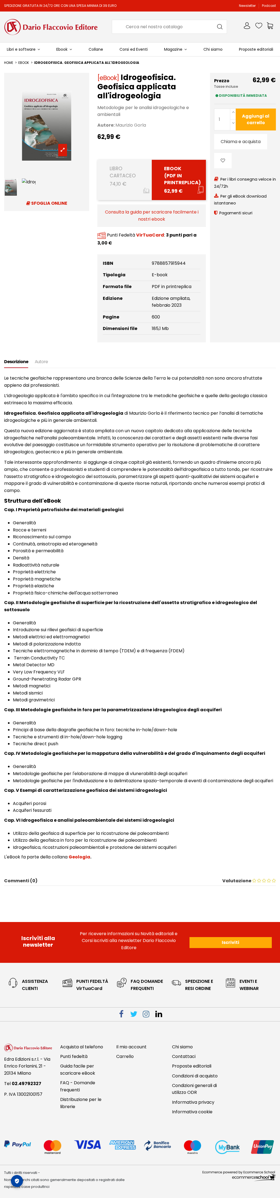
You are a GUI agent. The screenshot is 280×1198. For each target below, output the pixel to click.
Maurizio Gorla (130, 125)
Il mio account (131, 1047)
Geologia (79, 857)
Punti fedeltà (74, 1056)
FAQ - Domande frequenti (77, 1086)
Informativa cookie (192, 1112)
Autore (41, 361)
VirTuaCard (150, 235)
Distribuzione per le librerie (80, 1103)
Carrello (125, 1056)
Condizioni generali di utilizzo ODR (194, 1089)
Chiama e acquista (241, 141)
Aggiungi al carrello (255, 119)
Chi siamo (182, 1047)
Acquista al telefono (81, 1047)
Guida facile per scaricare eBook (77, 1069)
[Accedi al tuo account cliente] (247, 26)
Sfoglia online (48, 203)
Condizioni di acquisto (195, 1076)
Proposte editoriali (191, 1066)
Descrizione (16, 361)
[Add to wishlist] (223, 160)
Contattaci (184, 1056)
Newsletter (247, 5)
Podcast (269, 5)
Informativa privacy (193, 1102)
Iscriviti (230, 942)
